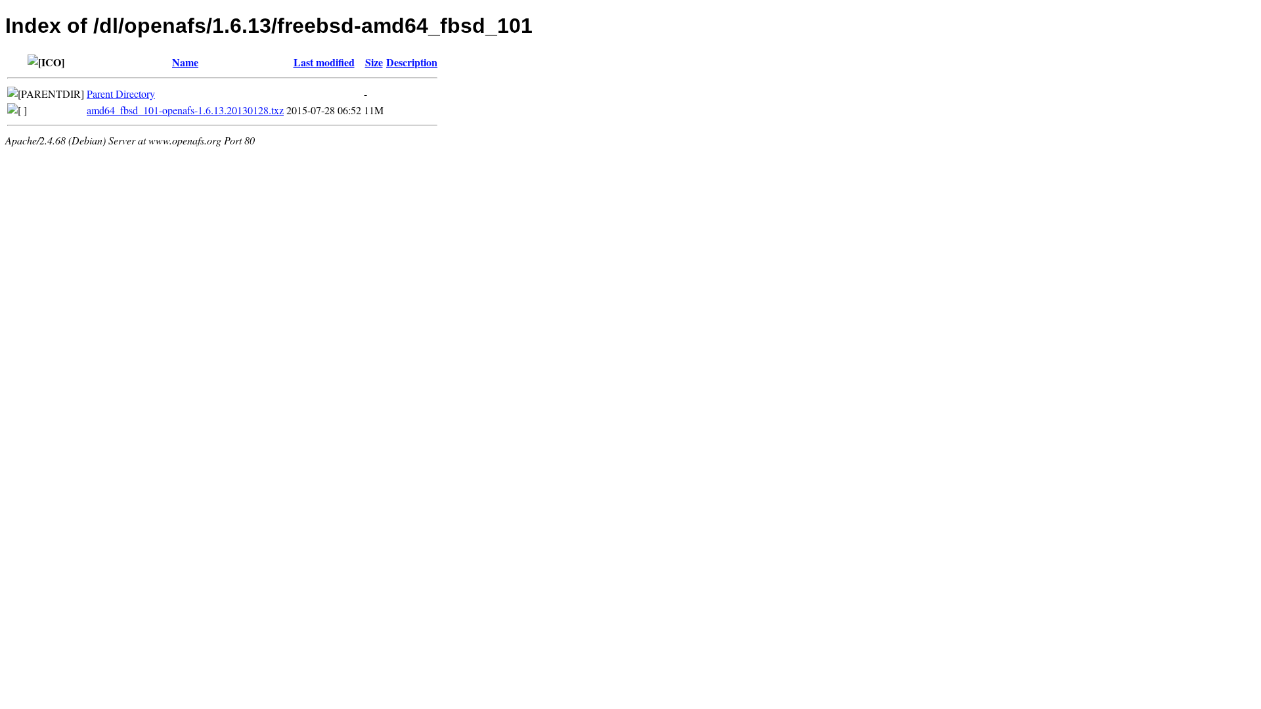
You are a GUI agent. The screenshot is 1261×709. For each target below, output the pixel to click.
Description (411, 62)
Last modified (324, 62)
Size (374, 62)
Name (185, 62)
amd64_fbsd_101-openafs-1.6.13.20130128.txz (185, 110)
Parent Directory (121, 93)
